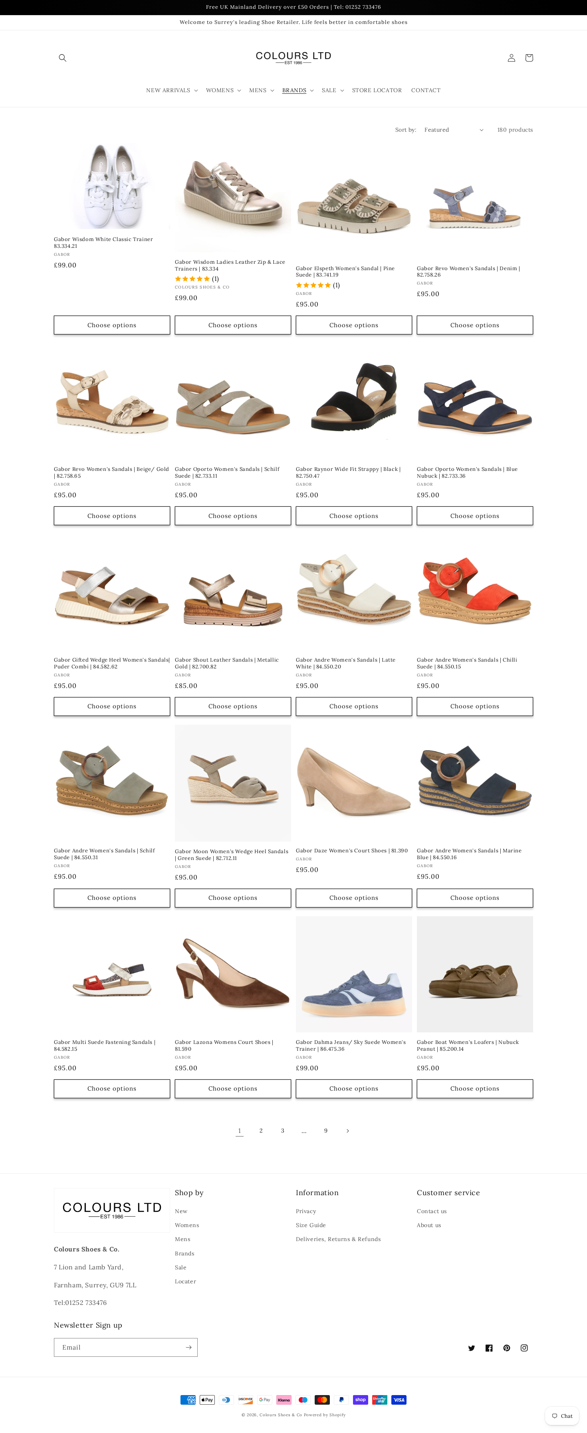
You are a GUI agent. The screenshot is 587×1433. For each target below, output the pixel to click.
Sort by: (405, 129)
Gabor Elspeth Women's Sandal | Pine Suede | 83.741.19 (345, 272)
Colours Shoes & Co (281, 1414)
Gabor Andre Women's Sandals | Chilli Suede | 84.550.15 (467, 663)
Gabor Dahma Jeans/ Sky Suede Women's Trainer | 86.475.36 (351, 1045)
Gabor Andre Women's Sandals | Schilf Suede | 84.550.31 (104, 854)
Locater (185, 1281)
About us (429, 1225)
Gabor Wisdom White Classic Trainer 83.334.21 (103, 242)
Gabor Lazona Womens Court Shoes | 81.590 (224, 1045)
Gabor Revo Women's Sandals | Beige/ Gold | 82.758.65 (111, 472)
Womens (187, 1225)
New (181, 1211)
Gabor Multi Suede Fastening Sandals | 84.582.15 (104, 1045)
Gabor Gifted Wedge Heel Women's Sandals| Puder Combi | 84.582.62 (112, 663)
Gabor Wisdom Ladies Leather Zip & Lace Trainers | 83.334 (230, 265)
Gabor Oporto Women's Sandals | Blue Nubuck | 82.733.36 (467, 472)
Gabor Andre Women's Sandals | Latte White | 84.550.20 (346, 663)
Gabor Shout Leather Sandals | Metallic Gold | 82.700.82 (227, 663)
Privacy (306, 1211)
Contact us (432, 1211)
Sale (180, 1267)
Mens (182, 1239)
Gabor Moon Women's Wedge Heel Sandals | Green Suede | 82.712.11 (231, 855)
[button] (62, 58)
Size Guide (311, 1225)
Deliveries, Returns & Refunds (338, 1239)
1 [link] (239, 1131)
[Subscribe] (188, 1347)
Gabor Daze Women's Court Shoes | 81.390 (352, 851)
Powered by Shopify (325, 1414)
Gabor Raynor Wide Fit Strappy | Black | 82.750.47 (348, 472)
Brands (184, 1253)
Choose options (112, 325)
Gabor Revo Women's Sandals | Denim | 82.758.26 (468, 272)
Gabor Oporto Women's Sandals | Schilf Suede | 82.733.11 (227, 472)
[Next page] (347, 1131)
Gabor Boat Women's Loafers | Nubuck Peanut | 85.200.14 (468, 1045)
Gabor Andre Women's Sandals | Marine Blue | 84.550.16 (469, 854)
